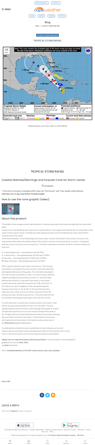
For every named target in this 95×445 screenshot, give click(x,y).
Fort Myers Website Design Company (62, 435)
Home (37, 26)
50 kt (26, 342)
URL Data (80, 435)
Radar (41, 16)
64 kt (7, 345)
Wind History (10, 323)
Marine (51, 16)
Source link (6, 381)
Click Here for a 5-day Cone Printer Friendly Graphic (23, 194)
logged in (14, 411)
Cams (32, 16)
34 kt (21, 342)
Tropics (62, 16)
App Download (41, 3)
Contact (55, 3)
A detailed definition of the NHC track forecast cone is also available (33, 350)
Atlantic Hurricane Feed (51, 26)
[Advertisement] (47, 135)
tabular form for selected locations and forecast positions (24, 339)
